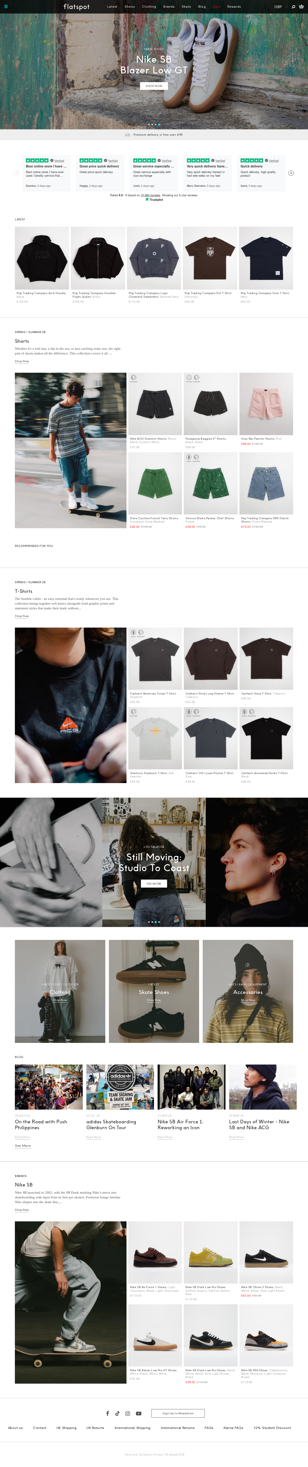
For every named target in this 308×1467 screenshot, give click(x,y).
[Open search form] (293, 7)
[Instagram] (128, 1413)
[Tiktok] (117, 1413)
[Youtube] (139, 1413)
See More (23, 1145)
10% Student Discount (272, 1428)
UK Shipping (67, 1428)
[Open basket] (301, 7)
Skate (186, 6)
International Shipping (133, 1428)
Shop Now (22, 361)
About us (15, 1428)
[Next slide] (300, 64)
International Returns (178, 1428)
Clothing (149, 6)
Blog (202, 6)
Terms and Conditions (138, 1454)
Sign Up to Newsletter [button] (178, 1413)
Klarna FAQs (234, 1428)
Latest (112, 6)
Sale (216, 6)
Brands (169, 6)
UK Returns (95, 1428)
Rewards (234, 6)
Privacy (159, 1454)
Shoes (130, 6)
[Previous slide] (7, 64)
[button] (149, 124)
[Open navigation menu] (6, 7)
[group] (154, 64)
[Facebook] (108, 1413)
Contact (39, 1428)
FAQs (209, 1428)
